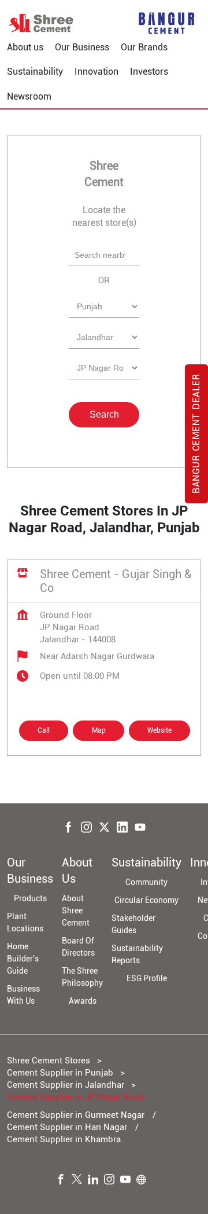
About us (25, 47)
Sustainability (35, 71)
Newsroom (29, 96)
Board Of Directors (78, 946)
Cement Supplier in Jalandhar (65, 1085)
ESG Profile (147, 978)
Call (44, 730)
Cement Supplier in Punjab (60, 1072)
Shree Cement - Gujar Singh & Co (115, 581)
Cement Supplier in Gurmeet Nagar (75, 1115)
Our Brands (144, 47)
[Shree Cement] (41, 23)
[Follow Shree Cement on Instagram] (112, 1181)
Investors (149, 71)
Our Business (82, 47)
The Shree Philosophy (82, 977)
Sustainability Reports (137, 954)
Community (146, 882)
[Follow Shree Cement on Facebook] (63, 1181)
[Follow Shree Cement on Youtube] (128, 1181)
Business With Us (23, 994)
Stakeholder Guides (133, 924)
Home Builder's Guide (23, 958)
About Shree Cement (76, 910)
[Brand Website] (144, 1181)
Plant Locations (25, 922)
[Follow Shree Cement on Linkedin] (96, 1181)
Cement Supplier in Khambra (64, 1139)
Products (30, 898)
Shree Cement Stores (49, 1060)
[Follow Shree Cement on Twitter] (80, 1181)
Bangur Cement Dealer (196, 433)
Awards (82, 1000)
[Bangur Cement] (166, 23)
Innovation (96, 71)
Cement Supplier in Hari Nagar (67, 1127)
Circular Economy (146, 900)
